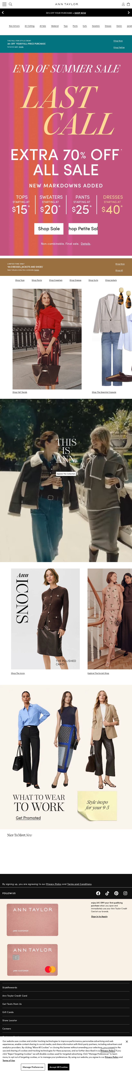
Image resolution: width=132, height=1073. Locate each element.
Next (128, 12)
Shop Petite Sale (83, 228)
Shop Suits (93, 280)
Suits (85, 26)
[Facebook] (100, 893)
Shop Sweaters (55, 280)
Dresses (108, 26)
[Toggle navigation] (4, 4)
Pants (75, 26)
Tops (65, 26)
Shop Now (118, 41)
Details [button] (85, 244)
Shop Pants (37, 280)
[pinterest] (118, 893)
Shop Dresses (75, 280)
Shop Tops (19, 280)
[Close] (126, 1041)
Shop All (119, 270)
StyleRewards (9, 987)
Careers (6, 1028)
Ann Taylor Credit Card (14, 995)
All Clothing (29, 26)
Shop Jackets (111, 280)
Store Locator (9, 1020)
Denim (119, 26)
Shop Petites (119, 47)
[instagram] (126, 893)
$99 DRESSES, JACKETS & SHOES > (66, 12)
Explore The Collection (66, 474)
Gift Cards (8, 1012)
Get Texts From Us (12, 1003)
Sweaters (96, 26)
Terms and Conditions (79, 884)
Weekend (55, 26)
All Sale (43, 26)
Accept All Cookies (59, 1066)
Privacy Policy (53, 884)
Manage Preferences (33, 1066)
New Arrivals (14, 26)
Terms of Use (9, 1060)
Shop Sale (49, 228)
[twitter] (109, 893)
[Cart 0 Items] (128, 4)
